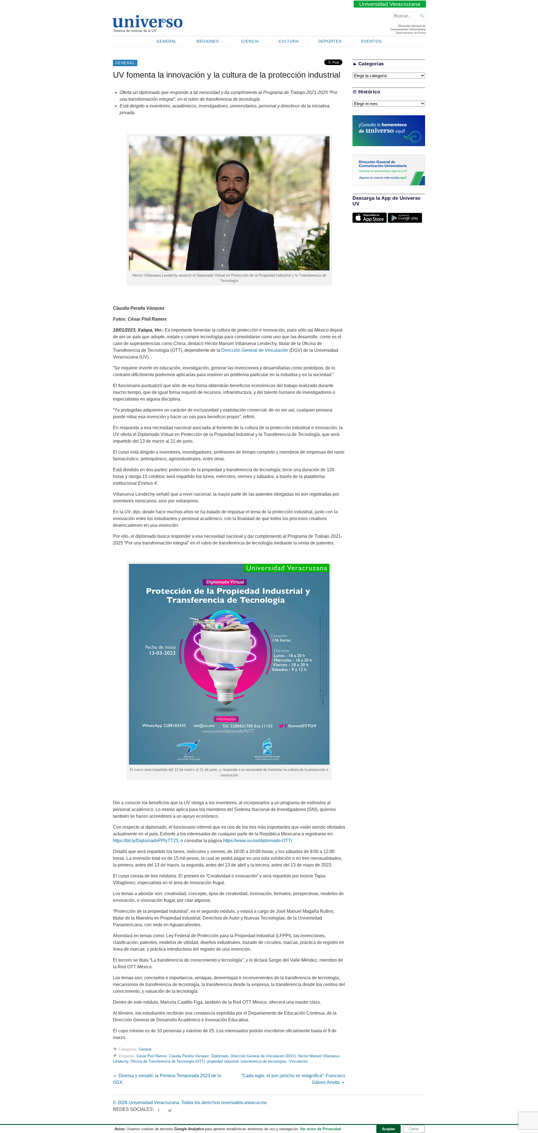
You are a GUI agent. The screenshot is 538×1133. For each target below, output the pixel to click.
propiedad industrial (222, 1061)
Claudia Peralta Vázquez (189, 1056)
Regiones (207, 41)
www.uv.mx (255, 1102)
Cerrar (414, 1129)
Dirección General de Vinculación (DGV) (263, 1056)
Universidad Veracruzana (389, 4)
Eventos (371, 41)
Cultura (289, 41)
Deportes (330, 41)
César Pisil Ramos (151, 1056)
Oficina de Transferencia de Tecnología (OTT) (168, 1061)
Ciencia (250, 41)
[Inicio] (147, 30)
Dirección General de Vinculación (254, 350)
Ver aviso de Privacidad (320, 1129)
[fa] (158, 1109)
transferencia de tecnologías (264, 1061)
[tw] (169, 1109)
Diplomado (219, 1056)
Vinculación (298, 1061)
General (166, 41)
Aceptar (388, 1129)
